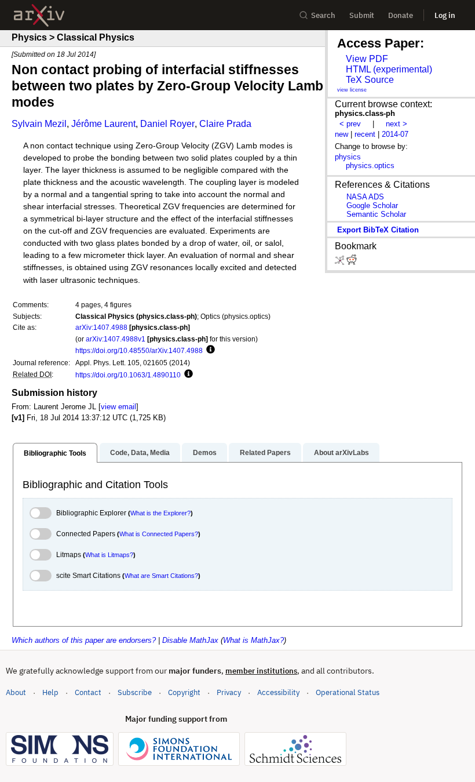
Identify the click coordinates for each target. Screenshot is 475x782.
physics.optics (370, 165)
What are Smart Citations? (161, 575)
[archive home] (39, 15)
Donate (400, 15)
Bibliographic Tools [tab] (55, 453)
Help (50, 692)
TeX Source (370, 80)
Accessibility (278, 692)
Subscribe (135, 692)
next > (396, 123)
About (16, 692)
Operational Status (347, 692)
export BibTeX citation (378, 229)
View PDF (367, 59)
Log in (444, 15)
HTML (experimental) (389, 69)
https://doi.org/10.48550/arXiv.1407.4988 (139, 350)
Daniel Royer (167, 124)
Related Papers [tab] (265, 453)
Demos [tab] (205, 453)
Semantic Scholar (376, 214)
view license (352, 90)
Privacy (229, 692)
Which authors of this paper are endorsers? (84, 640)
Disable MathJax (190, 640)
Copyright (184, 692)
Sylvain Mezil (39, 124)
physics (348, 156)
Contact (88, 692)
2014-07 (395, 134)
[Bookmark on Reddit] (351, 262)
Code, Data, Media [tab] (140, 453)
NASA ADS (365, 196)
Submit (361, 15)
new (341, 134)
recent (365, 134)
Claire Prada (225, 124)
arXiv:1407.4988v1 (115, 339)
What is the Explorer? (160, 513)
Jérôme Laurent (103, 124)
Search (323, 15)
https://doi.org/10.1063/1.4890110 (128, 375)
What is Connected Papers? (158, 533)
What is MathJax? (253, 640)
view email (118, 406)
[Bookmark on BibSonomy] (340, 262)
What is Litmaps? (109, 554)
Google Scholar (372, 205)
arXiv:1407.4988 (101, 327)
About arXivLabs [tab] (341, 453)
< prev (350, 123)
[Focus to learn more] (209, 350)
